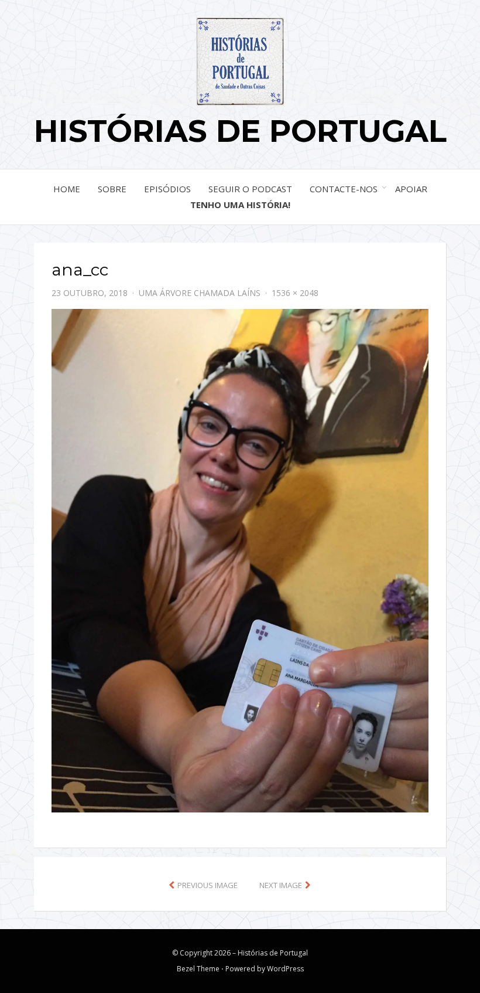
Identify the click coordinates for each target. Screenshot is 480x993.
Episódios (167, 189)
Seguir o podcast (250, 189)
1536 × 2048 (295, 292)
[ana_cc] (240, 560)
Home (66, 189)
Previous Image (207, 885)
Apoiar (411, 189)
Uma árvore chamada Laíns (199, 292)
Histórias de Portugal (240, 131)
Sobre (112, 189)
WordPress (285, 969)
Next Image (280, 885)
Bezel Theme (198, 969)
